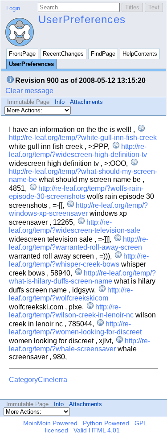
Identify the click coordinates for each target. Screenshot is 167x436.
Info (60, 102)
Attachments (86, 102)
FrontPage (22, 53)
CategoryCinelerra (38, 379)
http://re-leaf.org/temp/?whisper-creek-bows (79, 260)
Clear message (29, 91)
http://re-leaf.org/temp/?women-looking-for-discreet (75, 328)
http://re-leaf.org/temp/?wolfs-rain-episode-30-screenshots (76, 192)
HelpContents (139, 53)
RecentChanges (63, 53)
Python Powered (106, 423)
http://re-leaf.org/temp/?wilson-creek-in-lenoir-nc (71, 311)
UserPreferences (82, 19)
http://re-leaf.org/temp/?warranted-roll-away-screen (78, 243)
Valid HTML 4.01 (96, 430)
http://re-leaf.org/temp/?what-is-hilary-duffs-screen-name (82, 277)
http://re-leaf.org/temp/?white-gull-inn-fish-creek (83, 137)
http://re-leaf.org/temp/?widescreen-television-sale (74, 226)
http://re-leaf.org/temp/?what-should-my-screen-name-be (83, 175)
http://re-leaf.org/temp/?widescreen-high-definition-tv (78, 150)
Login (13, 8)
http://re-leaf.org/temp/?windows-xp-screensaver (78, 209)
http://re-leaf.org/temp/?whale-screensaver (79, 345)
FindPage (103, 53)
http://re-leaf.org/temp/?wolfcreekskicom (71, 294)
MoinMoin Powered (50, 423)
